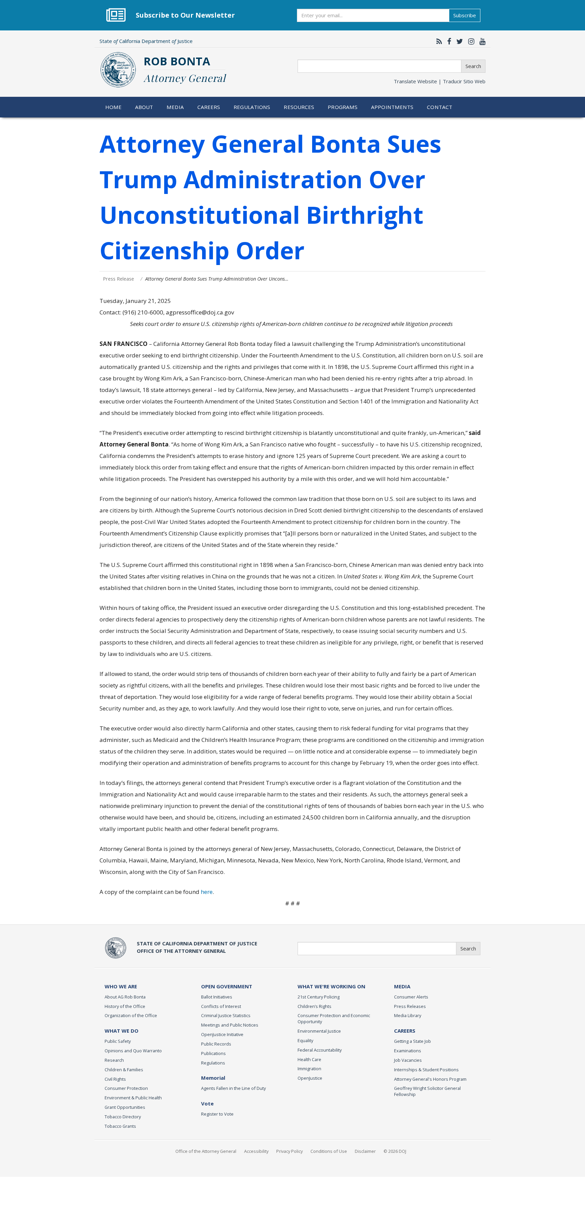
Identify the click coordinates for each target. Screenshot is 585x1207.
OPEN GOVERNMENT (226, 986)
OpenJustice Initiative (222, 1034)
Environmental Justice (319, 1031)
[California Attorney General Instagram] (469, 41)
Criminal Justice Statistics (226, 1015)
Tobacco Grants (120, 1126)
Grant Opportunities (125, 1107)
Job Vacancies (408, 1060)
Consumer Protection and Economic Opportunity (334, 1018)
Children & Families (124, 1070)
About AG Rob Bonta (125, 997)
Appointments (392, 107)
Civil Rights (115, 1079)
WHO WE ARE (121, 986)
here (207, 892)
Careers (208, 107)
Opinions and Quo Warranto (133, 1051)
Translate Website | (439, 81)
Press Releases (410, 1006)
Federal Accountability (320, 1050)
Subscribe (464, 15)
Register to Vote (217, 1114)
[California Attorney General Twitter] (458, 41)
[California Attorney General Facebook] (447, 41)
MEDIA (402, 986)
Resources (299, 107)
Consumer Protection (126, 1088)
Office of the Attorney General (205, 1151)
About (144, 107)
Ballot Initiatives (216, 997)
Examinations (407, 1051)
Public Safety (118, 1041)
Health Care (309, 1059)
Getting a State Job (412, 1041)
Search (473, 66)
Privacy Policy (289, 1151)
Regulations (252, 107)
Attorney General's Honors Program (430, 1079)
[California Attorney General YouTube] (480, 41)
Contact (439, 107)
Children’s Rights (314, 1006)
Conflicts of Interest (221, 1006)
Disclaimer (365, 1151)
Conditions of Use (328, 1151)
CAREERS (404, 1030)
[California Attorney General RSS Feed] (437, 41)
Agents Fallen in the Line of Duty (233, 1088)
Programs (343, 107)
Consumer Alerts (411, 997)
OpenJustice (310, 1078)
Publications (213, 1053)
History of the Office (125, 1006)
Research (114, 1060)
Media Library (407, 1015)
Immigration (309, 1069)
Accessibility (256, 1151)
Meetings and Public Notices (229, 1025)
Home (113, 107)
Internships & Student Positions (426, 1070)
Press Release (118, 279)
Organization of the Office (131, 1015)
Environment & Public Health (133, 1098)
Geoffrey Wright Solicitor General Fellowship (427, 1091)
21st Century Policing (319, 997)
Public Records (216, 1044)
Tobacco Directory (123, 1117)
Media (175, 107)
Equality (305, 1040)
